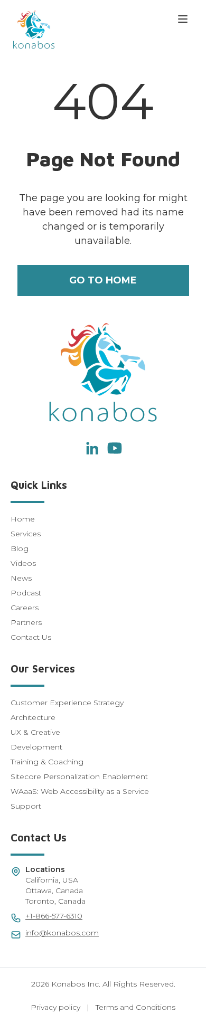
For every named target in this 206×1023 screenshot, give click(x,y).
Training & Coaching (47, 761)
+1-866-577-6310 (53, 916)
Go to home (103, 280)
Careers (25, 607)
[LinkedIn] (91, 448)
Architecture (33, 717)
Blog (20, 548)
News (21, 578)
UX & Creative (35, 732)
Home (23, 519)
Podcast (26, 593)
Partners (26, 622)
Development (36, 747)
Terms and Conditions (135, 1007)
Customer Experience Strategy (67, 702)
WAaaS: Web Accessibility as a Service (80, 791)
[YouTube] (114, 448)
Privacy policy (55, 1007)
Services (26, 533)
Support (26, 806)
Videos (23, 563)
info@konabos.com (62, 932)
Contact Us (31, 637)
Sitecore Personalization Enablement (79, 776)
